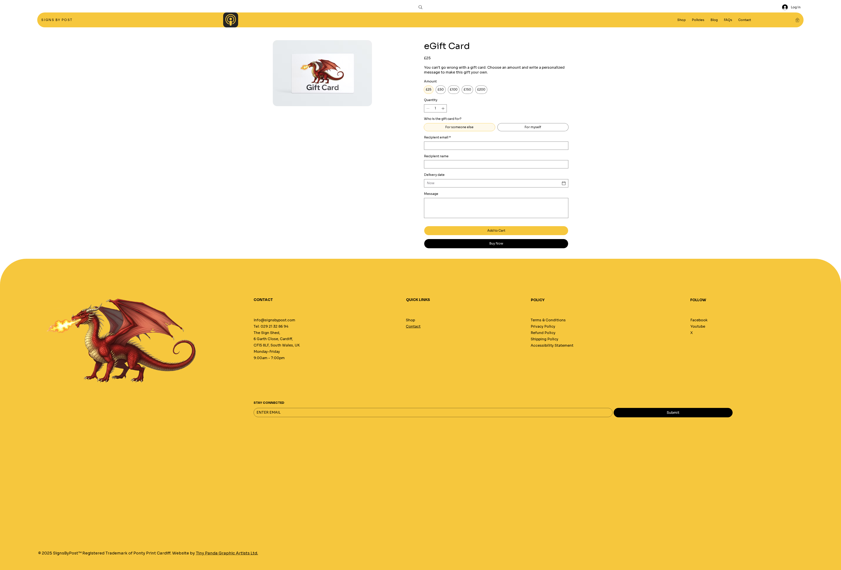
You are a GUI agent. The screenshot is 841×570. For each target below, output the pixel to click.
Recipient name (436, 156)
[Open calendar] (563, 183)
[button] (698, 20)
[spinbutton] (435, 108)
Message (431, 194)
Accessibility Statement (552, 345)
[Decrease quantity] (427, 108)
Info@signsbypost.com (274, 320)
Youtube (697, 326)
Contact (413, 326)
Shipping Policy (544, 339)
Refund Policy (543, 332)
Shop (410, 320)
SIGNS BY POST (57, 20)
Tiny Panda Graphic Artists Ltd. (227, 553)
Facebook (699, 320)
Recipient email (437, 137)
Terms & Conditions (548, 320)
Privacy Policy (543, 326)
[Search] (420, 7)
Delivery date (434, 175)
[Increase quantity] (443, 108)
